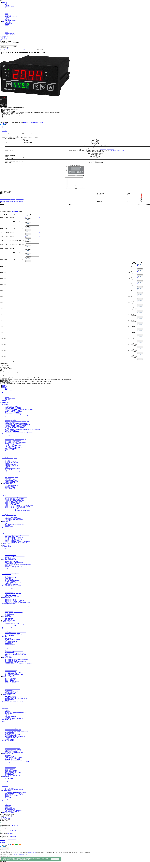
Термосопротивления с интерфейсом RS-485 (14, 500)
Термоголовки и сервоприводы (11, 737)
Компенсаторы (8, 551)
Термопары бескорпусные (10, 504)
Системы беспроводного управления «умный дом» (13, 527)
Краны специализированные (11, 455)
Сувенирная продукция (7, 719)
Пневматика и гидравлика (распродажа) (13, 411)
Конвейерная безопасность (11, 799)
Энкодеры (7, 796)
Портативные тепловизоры (11, 664)
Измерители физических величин (9, 603)
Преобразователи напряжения (11, 477)
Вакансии (7, 19)
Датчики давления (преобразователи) (13, 582)
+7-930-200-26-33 (12, 830)
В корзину (28, 218)
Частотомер (7, 466)
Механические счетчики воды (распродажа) (14, 427)
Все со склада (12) (6, 128)
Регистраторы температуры (11, 682)
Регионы (6, 32)
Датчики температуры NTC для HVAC (13, 509)
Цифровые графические (10, 680)
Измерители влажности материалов (12, 703)
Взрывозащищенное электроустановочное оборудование (17, 541)
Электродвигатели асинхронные (12, 645)
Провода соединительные (10, 514)
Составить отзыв (4, 122)
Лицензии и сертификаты (10, 20)
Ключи (6, 715)
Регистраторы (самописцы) (11, 692)
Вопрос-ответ (8, 27)
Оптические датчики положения (12, 795)
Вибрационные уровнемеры (11, 751)
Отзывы (6, 28)
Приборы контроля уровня (8, 740)
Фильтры (6, 550)
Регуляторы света (8, 690)
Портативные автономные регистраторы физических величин (18, 663)
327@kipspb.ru (3, 40)
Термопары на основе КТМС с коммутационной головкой (17, 506)
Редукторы (7, 783)
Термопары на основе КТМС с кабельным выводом (16, 507)
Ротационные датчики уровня (11, 743)
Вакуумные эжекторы (9, 773)
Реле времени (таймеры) (10, 696)
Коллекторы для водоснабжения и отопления (14, 556)
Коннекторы (7, 738)
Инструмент (5, 708)
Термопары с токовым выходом (12, 503)
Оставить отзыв (3, 363)
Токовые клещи (8, 478)
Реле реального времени (10, 697)
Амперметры (7, 460)
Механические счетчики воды (11, 517)
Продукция (2, 44)
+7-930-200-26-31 (12, 836)
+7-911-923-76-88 (14, 825)
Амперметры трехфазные (10, 461)
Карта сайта (2, 842)
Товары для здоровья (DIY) (11, 625)
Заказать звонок (3, 43)
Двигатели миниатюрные (10, 644)
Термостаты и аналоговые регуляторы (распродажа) (16, 415)
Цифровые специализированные (12, 681)
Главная (2, 49)
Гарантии (7, 25)
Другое (6, 655)
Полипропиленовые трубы (10, 488)
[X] (5, 124)
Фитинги (6, 552)
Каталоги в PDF (8, 15)
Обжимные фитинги (9, 554)
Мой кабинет (2, 37)
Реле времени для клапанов (11, 735)
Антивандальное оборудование (11, 561)
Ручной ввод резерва (9, 642)
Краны (3, 433)
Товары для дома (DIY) (7, 621)
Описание (4, 126)
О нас (6, 18)
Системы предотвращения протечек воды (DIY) (15, 624)
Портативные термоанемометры (12, 662)
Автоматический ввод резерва (11, 641)
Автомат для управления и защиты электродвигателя (16, 646)
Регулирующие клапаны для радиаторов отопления (16, 728)
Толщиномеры (8, 705)
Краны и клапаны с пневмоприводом (13, 758)
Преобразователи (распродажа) (12, 412)
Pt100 (2, 209)
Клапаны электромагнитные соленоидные (14, 723)
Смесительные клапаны (10, 732)
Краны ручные (8, 450)
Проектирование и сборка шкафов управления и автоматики (15, 627)
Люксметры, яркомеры (10, 614)
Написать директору (9, 33)
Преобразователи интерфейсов (12, 596)
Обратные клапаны (9, 548)
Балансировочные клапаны (11, 549)
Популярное (7, 9)
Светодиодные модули (10, 809)
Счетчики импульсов (9, 699)
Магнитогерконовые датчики (11, 798)
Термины (7, 17)
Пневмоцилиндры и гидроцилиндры (12, 759)
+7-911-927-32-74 (10, 833)
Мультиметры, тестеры (10, 479)
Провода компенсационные (11, 512)
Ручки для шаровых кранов (11, 457)
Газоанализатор (8, 607)
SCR (6, 208)
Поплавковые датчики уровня (11, 745)
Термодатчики (5, 495)
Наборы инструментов (10, 713)
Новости (6, 13)
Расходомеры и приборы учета (9, 515)
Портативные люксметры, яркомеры (13, 665)
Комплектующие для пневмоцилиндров (13, 760)
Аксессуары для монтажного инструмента (14, 718)
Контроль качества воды (7, 800)
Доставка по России (38, 122)
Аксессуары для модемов (10, 595)
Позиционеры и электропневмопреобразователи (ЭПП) (17, 761)
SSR (6, 207)
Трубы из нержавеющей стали (11, 485)
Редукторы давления (9, 557)
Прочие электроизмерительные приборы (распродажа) (17, 421)
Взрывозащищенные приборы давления (13, 539)
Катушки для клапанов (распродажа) (13, 407)
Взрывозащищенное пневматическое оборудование (16, 542)
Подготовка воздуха (9, 755)
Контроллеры (8, 587)
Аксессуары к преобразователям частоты (14, 651)
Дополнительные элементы (11, 771)
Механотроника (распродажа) (11, 417)
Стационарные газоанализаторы (12, 608)
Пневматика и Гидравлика (8, 753)
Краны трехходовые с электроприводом (13, 447)
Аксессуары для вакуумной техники (12, 775)
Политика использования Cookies (24, 859)
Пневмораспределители (10, 756)
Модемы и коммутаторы (10, 594)
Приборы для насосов (9, 635)
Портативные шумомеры (10, 666)
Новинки (6, 8)
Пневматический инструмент (11, 770)
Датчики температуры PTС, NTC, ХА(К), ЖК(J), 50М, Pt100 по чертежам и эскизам (22, 510)
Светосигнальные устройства (11, 567)
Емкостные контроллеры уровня (12, 747)
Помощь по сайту (6, 392)
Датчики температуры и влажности (12, 689)
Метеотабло (7, 806)
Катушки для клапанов (9, 733)
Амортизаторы (8, 763)
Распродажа (7, 10)
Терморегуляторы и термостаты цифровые (14, 684)
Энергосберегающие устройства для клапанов (15, 736)
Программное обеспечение (11, 16)
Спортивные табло (9, 804)
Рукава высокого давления (11, 492)
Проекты (6, 4)
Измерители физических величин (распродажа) (15, 426)
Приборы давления (6, 574)
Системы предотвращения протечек (13, 734)
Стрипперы (7, 717)
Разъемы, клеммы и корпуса (11, 563)
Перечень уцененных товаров (8, 707)
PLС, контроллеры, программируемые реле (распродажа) (17, 416)
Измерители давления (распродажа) (13, 408)
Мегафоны (7, 710)
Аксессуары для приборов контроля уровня (14, 752)
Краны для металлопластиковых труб (13, 454)
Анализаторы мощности (10, 474)
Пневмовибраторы (9, 762)
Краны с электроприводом (10, 446)
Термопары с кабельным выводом (12, 502)
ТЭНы (6, 523)
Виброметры (7, 704)
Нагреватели (5, 521)
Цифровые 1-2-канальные (28, 49)
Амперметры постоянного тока (11, 462)
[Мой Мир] (4, 124)
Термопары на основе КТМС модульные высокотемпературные (19, 505)
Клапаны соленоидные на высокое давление (14, 724)
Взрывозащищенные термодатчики (12, 540)
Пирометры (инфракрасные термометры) (14, 612)
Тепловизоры (8, 613)
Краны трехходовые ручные (11, 451)
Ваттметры (7, 467)
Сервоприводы (8, 779)
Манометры (7, 576)
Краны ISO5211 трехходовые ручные (13, 445)
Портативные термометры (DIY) (12, 623)
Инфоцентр (4, 387)
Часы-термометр (8, 805)
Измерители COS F (9, 469)
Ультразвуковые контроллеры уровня (13, 749)
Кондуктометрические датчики (11, 744)
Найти (15, 46)
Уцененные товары (6, 545)
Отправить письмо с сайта (10, 34)
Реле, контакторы (8, 565)
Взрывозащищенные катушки (11, 536)
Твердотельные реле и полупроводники (13, 566)
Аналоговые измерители (10, 482)
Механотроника (5, 776)
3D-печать (7, 5)
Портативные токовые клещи (11, 673)
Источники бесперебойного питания (12, 639)
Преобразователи (6, 597)
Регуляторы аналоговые (10, 693)
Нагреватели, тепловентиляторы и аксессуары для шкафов (18, 564)
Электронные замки (6, 616)
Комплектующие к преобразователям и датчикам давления (17, 602)
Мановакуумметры (9, 579)
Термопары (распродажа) (10, 430)
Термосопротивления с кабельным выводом (14, 498)
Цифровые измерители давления (12, 580)
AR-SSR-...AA (114, 150)
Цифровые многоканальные (11, 679)
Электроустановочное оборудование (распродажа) (16, 423)
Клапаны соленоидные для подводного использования (17, 731)
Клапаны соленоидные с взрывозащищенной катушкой (17, 535)
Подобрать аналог (4, 47)
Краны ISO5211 (8, 435)
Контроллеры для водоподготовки (12, 590)
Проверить (15, 42)
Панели (6, 531)
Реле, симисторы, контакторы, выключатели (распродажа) (17, 424)
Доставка (7, 24)
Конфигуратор (5, 127)
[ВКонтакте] (0, 124)
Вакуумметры (8, 578)
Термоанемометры (9, 611)
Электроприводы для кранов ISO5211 (13, 440)
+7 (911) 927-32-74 (32, 852)
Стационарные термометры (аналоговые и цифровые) (17, 606)
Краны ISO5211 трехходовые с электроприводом (15, 439)
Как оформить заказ (9, 22)
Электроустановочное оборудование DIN (14, 562)
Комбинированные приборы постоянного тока (15, 472)
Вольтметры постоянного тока (11, 465)
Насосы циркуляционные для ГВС (12, 633)
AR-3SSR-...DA (110, 149)
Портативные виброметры (10, 671)
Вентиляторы (8, 570)
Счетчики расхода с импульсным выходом (14, 519)
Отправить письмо (11, 43)
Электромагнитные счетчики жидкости (13, 518)
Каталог (6, 3)
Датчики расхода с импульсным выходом (14, 789)
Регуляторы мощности (9, 652)
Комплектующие (8, 571)
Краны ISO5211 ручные (10, 444)
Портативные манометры (10, 577)
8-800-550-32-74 (3, 39)
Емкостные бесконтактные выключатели (13, 793)
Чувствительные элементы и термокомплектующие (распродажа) (19, 432)
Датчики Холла (8, 797)
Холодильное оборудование (8, 620)
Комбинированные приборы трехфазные (14, 471)
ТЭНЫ (6, 640)
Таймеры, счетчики (6, 694)
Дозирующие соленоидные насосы (12, 630)
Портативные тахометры (10, 675)
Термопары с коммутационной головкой (13, 501)
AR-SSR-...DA (103, 149)
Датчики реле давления (10, 581)
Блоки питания (8, 638)
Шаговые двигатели (9, 778)
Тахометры (7, 700)
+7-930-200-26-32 (12, 839)
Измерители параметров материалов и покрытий (13, 701)
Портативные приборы (7, 657)
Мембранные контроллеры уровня (12, 748)
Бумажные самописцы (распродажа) (13, 414)
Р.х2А (6, 205)
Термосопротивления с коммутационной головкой (16, 497)
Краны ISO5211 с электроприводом (12, 438)
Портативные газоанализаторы (11, 668)
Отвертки (7, 714)
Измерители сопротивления (11, 476)
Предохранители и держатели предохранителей (15, 654)
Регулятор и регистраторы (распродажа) (13, 413)
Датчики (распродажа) (9, 428)
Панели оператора (9, 592)
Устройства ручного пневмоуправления (13, 757)
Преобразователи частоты (10, 649)
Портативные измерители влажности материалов (15, 661)
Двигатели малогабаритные (11, 780)
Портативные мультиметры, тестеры (13, 672)
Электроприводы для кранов (11, 448)
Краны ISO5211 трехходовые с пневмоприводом (15, 442)
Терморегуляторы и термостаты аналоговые (14, 685)
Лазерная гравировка (9, 6)
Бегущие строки (8, 807)
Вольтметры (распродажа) (10, 420)
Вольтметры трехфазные (10, 464)
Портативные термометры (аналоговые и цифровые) (16, 659)
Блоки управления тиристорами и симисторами (15, 653)
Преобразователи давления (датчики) (13, 601)
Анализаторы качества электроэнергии (13, 473)
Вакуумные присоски (9, 774)
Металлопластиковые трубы (11, 486)
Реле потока (5, 786)
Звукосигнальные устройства (11, 569)
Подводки (7, 489)
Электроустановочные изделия (9, 559)
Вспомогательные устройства (11, 584)
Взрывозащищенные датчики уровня (13, 538)
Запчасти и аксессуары (10, 739)
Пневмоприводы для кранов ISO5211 (13, 443)
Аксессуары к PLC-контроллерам (12, 588)
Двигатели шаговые (9, 643)
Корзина (4, 48)
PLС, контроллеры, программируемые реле (11, 585)
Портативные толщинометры (11, 670)
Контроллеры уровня (9, 742)
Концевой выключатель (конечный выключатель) (15, 792)
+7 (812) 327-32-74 (4, 38)
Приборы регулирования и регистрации (13, 772)
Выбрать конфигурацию (28, 122)
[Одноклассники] (2, 124)
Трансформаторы (8, 647)
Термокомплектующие (9, 511)
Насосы (4, 628)
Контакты (4, 400)
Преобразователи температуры (12, 599)
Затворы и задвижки (9, 449)
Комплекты (7, 530)
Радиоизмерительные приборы (11, 481)
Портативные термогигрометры (12, 660)
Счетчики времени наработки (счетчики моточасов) (16, 698)
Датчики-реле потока (9, 788)
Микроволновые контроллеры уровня (13, 750)
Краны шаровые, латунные (11, 452)
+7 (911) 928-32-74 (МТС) (5, 818)
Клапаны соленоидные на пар (11, 725)
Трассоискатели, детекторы (11, 480)
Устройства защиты (9, 648)
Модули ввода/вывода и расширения (13, 593)
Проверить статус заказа (10, 26)
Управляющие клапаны (10, 768)
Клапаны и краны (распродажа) (11, 406)
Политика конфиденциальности (20, 854)
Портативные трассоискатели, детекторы (14, 674)
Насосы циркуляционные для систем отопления (15, 632)
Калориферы (7, 525)
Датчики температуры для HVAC (12, 508)
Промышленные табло (10, 808)
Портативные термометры (10, 605)
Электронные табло (6, 801)
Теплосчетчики (8, 520)
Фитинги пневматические (10, 555)
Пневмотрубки (8, 490)
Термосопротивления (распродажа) (12, 431)
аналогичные (15, 211)
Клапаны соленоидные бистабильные (13, 730)
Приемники (7, 529)
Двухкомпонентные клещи (10, 716)
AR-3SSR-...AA (121, 150)
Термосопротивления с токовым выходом (14, 499)
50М (2, 205)
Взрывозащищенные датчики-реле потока (14, 537)
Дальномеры (7, 711)
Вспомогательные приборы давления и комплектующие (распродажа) (20, 409)
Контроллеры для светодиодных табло (13, 810)
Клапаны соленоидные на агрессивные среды (15, 726)
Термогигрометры (8, 609)
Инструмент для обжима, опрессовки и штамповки (16, 712)
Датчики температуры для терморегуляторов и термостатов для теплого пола (22, 686)
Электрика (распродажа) (10, 422)
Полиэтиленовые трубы (10, 487)
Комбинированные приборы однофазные (14, 470)
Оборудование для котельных (11, 691)
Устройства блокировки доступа (12, 573)
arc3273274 (2, 840)
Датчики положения (6, 790)
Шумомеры (7, 615)
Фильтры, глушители (9, 769)
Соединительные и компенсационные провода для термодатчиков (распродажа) (22, 429)
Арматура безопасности (10, 558)
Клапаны (4, 721)
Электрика (4, 636)
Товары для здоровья (7, 543)
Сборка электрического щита (11, 7)
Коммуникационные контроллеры (12, 589)
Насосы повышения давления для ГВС (13, 634)
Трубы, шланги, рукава (7, 483)
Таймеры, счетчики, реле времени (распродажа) (15, 425)
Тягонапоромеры (8, 583)
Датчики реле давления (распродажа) (13, 410)
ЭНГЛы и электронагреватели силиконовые (14, 524)
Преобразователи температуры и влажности (14, 600)
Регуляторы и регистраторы (16, 49)
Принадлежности (8, 619)
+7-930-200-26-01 (11, 828)
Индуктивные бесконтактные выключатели (14, 794)
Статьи (6, 14)
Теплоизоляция (8, 491)
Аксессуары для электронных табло (12, 811)
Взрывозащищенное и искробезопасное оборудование (14, 533)
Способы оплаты (8, 23)
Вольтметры (7, 463)
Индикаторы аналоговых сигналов (12, 468)
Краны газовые (8, 453)
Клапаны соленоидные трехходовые (13, 729)
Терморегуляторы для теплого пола (12, 683)
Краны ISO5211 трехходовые (11, 436)
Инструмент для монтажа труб (11, 493)
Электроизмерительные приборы (9, 458)
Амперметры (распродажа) (10, 419)
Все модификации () (6, 130)
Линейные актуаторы (9, 785)
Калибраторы (8, 656)
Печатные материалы (9, 390)
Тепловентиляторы (9, 526)
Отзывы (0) (4, 131)
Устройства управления (10, 568)
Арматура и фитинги (6, 546)
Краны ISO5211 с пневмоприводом (12, 441)
